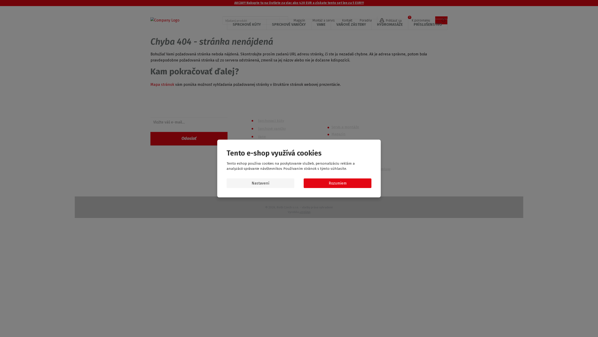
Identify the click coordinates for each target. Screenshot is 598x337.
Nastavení (260, 183)
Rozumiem (338, 183)
